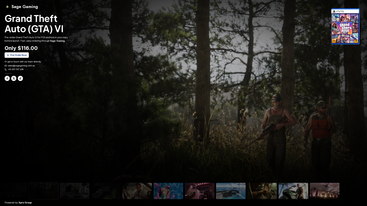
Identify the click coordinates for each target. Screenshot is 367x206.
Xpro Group (25, 202)
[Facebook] (7, 78)
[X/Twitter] (13, 78)
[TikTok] (20, 78)
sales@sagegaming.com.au (21, 65)
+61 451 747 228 (16, 69)
